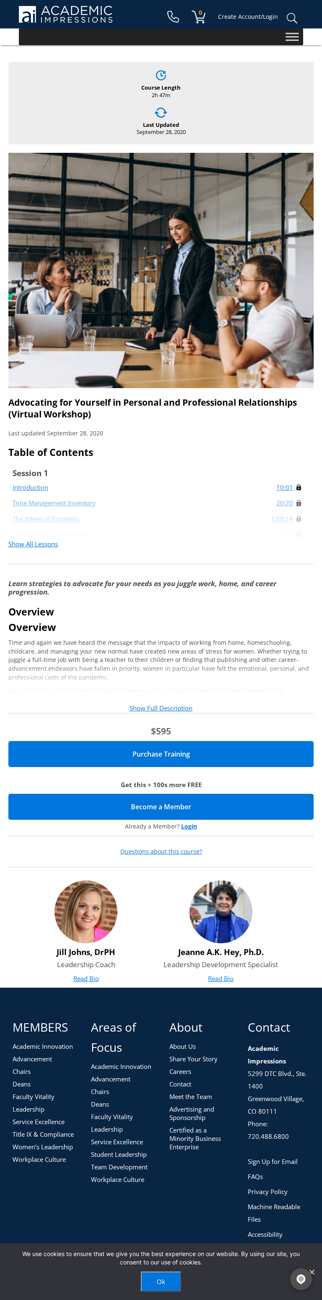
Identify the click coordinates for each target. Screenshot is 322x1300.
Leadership (28, 1109)
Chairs (22, 1071)
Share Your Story (193, 1059)
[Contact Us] (173, 17)
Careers (180, 1071)
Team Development (119, 1167)
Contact (180, 1084)
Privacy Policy (268, 1191)
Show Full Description (161, 708)
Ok (161, 1281)
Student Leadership (119, 1154)
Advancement (32, 1059)
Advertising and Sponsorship (191, 1113)
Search (291, 18)
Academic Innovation (43, 1046)
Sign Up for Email (273, 1161)
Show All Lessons (33, 544)
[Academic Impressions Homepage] (65, 17)
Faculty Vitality (34, 1096)
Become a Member (190, 806)
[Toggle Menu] (292, 37)
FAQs (255, 1176)
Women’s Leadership (43, 1147)
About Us (182, 1046)
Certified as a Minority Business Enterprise (195, 1138)
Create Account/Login (248, 17)
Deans (22, 1084)
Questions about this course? (161, 851)
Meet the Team (190, 1096)
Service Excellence (39, 1121)
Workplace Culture (39, 1159)
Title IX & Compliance (43, 1134)
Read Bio (86, 978)
